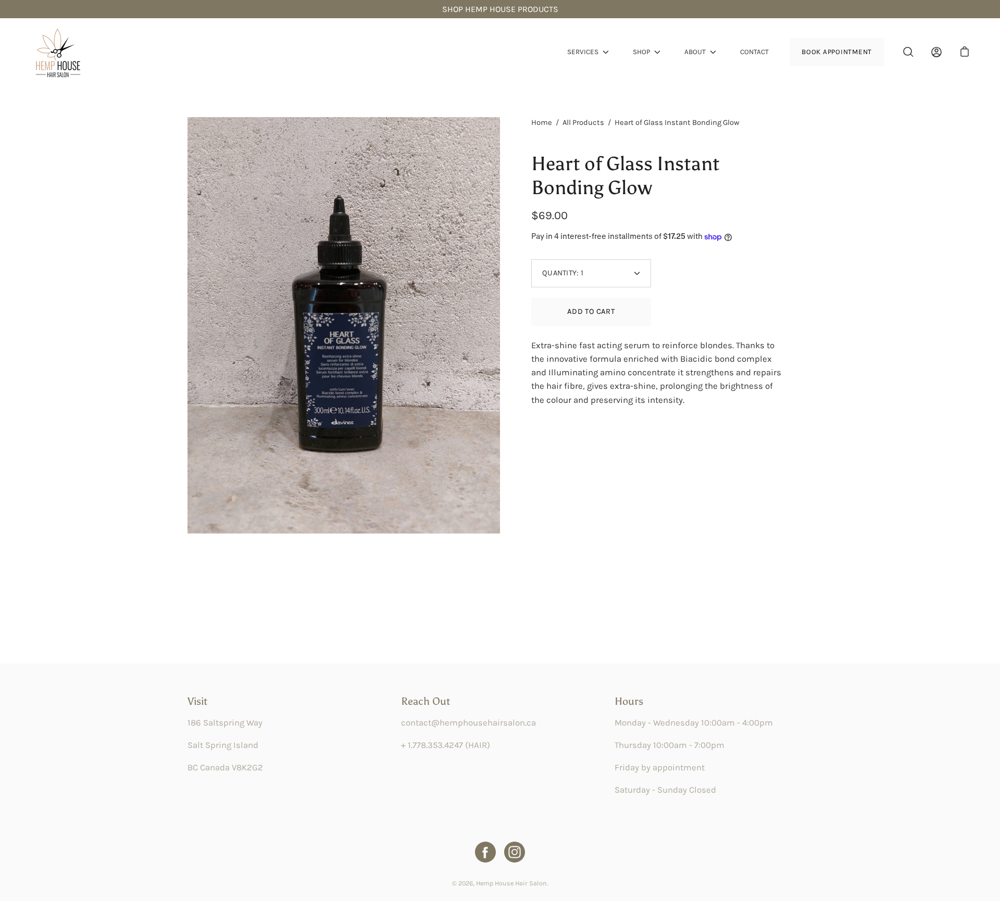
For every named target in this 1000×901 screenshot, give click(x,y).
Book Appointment (837, 52)
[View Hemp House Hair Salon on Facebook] (485, 852)
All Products (583, 122)
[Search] (908, 52)
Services (582, 52)
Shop (641, 52)
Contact (754, 52)
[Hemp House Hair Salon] (57, 52)
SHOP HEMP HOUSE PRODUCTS (500, 9)
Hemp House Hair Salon (511, 883)
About (695, 52)
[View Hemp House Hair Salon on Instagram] (514, 852)
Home (541, 122)
